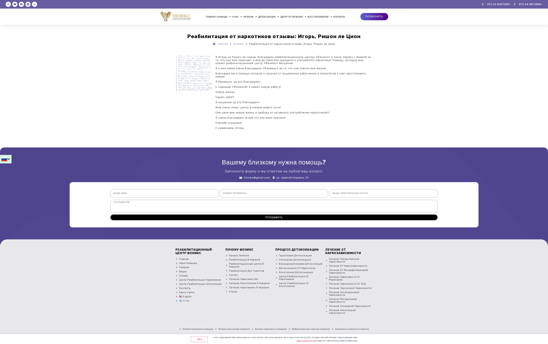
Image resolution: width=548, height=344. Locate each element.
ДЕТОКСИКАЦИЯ (267, 16)
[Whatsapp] (34, 4)
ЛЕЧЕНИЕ (248, 16)
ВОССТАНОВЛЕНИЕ (318, 16)
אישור (199, 339)
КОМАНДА (222, 16)
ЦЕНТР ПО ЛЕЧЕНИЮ (291, 16)
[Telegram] (28, 4)
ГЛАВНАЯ (211, 16)
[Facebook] (21, 4)
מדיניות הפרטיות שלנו (306, 340)
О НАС (235, 16)
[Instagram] (8, 4)
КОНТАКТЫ (339, 16)
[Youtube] (14, 4)
